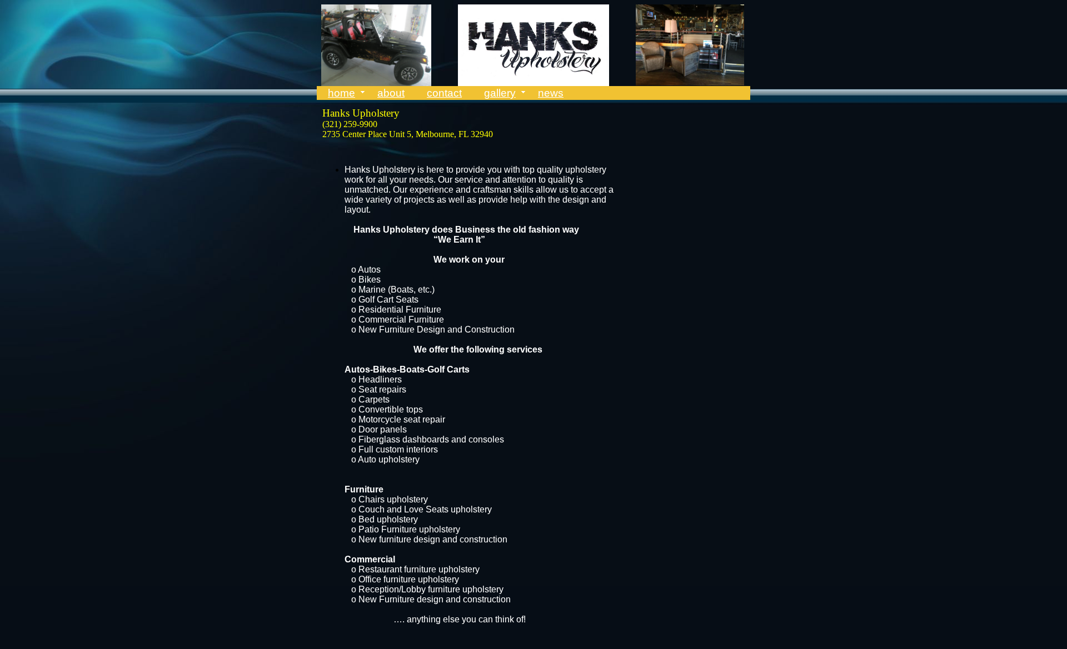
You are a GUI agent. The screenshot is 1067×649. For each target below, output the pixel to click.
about (391, 93)
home (341, 93)
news (551, 93)
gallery (500, 93)
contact (444, 93)
